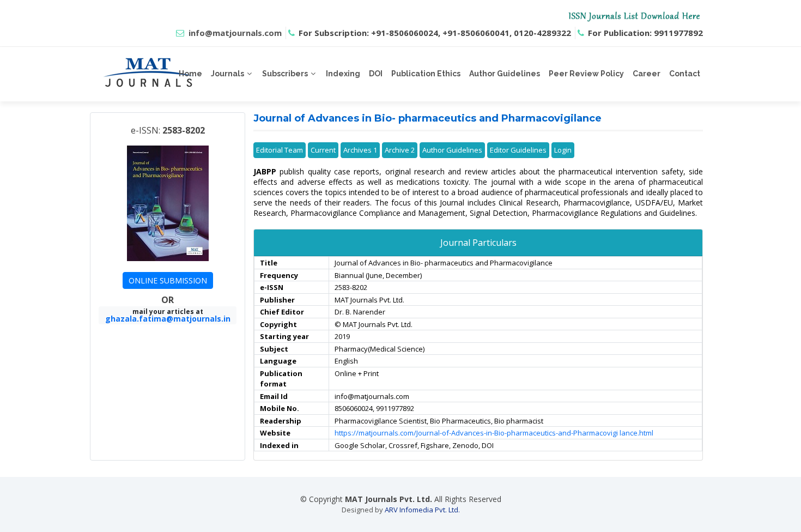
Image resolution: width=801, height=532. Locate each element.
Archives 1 (360, 150)
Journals (227, 73)
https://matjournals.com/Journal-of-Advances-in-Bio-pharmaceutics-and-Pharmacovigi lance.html (494, 433)
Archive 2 (400, 150)
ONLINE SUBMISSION (168, 280)
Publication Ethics (425, 73)
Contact (684, 73)
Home (190, 73)
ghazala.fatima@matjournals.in (167, 318)
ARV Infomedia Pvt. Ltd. (422, 510)
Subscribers (285, 73)
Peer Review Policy (586, 73)
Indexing (343, 73)
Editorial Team (279, 150)
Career (646, 73)
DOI (376, 73)
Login (563, 150)
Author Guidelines (504, 73)
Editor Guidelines (518, 150)
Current (323, 150)
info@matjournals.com (235, 32)
